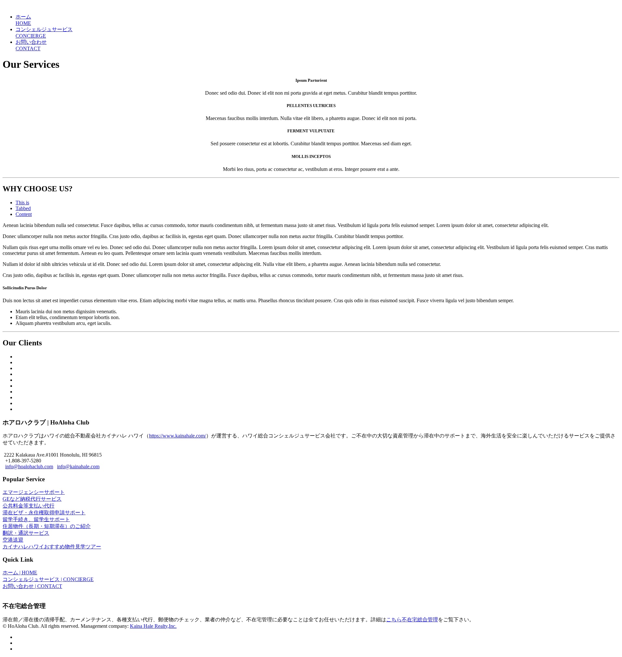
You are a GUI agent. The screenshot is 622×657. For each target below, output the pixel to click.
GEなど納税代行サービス (32, 499)
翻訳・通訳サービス (26, 533)
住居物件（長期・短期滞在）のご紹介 (47, 526)
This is (22, 202)
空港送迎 (13, 540)
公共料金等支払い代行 (28, 505)
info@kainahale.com (78, 466)
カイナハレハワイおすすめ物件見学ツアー (52, 546)
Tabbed (23, 208)
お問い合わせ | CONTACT (32, 586)
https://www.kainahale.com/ (177, 435)
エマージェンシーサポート (34, 492)
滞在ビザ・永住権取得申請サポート (44, 512)
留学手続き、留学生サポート (36, 519)
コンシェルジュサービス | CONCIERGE (48, 579)
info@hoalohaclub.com (29, 466)
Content (24, 214)
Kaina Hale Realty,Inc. (153, 626)
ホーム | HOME (20, 572)
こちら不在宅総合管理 (412, 619)
